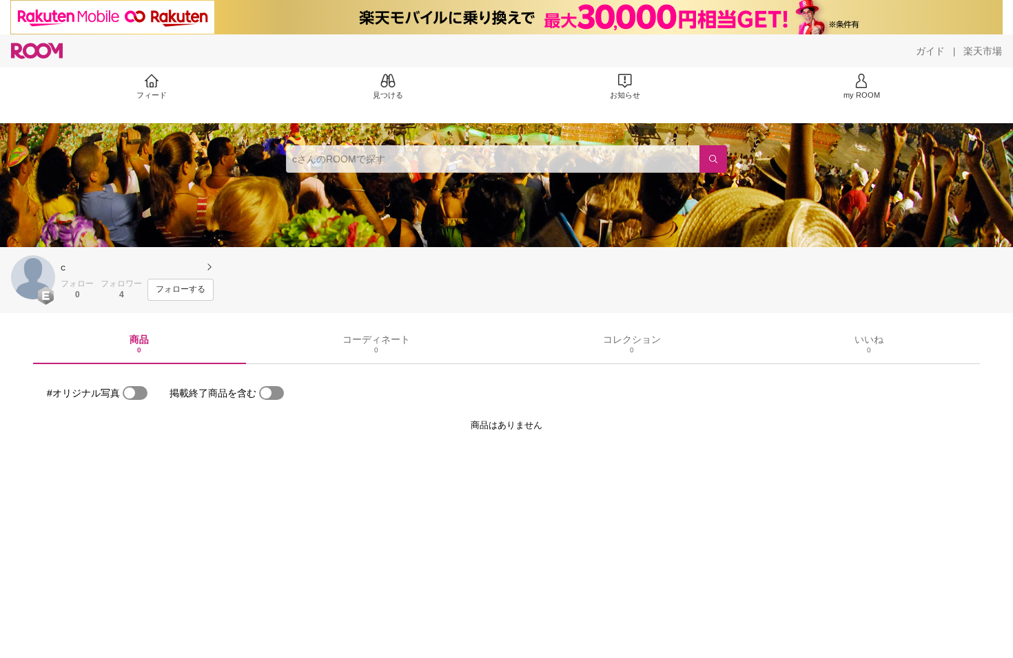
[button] (33, 277)
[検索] (713, 159)
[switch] (135, 393)
